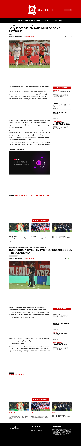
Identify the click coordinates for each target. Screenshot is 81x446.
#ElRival (55, 111)
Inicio (10, 25)
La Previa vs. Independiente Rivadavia (61, 102)
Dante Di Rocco (30, 36)
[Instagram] (10, 10)
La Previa (55, 100)
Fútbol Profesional (57, 121)
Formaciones (56, 90)
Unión (47, 195)
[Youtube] (16, 10)
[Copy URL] (71, 37)
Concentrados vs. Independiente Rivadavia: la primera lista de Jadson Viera (61, 123)
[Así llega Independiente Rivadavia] (62, 227)
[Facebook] (9, 10)
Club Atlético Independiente (22, 195)
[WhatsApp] (14, 10)
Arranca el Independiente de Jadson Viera (61, 92)
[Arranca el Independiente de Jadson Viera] (19, 227)
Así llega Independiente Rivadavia (60, 113)
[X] (12, 10)
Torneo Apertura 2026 (39, 195)
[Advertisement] (62, 47)
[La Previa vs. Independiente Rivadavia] (40, 227)
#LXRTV (13, 25)
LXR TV (31, 195)
